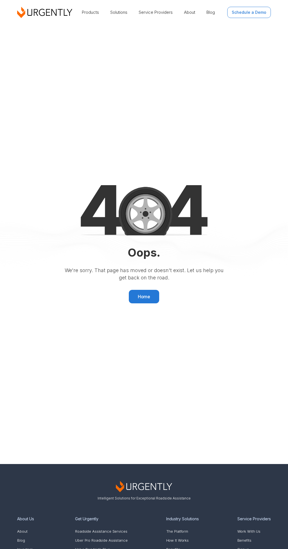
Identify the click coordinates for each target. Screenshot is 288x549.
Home (144, 296)
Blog (210, 12)
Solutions (118, 12)
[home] (44, 12)
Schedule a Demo (249, 12)
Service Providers (156, 12)
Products (90, 12)
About (189, 12)
